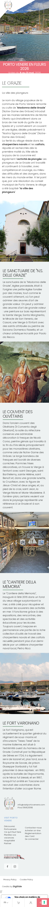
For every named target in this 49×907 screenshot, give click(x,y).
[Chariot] (18, 902)
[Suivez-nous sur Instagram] (14, 866)
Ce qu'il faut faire (12, 832)
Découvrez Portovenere (10, 828)
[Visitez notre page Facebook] (7, 866)
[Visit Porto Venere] (17, 9)
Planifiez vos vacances (10, 836)
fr (5, 902)
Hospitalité (9, 840)
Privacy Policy (9, 879)
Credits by (12, 886)
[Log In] (30, 902)
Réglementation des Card (33, 835)
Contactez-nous (33, 827)
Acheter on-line (33, 830)
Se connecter (32, 839)
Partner (7, 843)
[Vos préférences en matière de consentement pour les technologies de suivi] (44, 902)
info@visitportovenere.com (31, 804)
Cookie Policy (26, 879)
